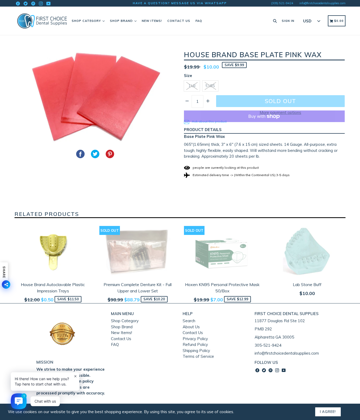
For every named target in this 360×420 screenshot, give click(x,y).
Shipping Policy (196, 350)
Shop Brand (122, 21)
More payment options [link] (280, 112)
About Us (191, 326)
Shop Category (87, 21)
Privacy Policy (195, 338)
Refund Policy (195, 344)
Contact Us (178, 21)
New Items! (152, 21)
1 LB (192, 86)
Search (189, 320)
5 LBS (210, 86)
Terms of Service (198, 356)
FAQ (199, 21)
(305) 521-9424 (282, 3)
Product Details (203, 129)
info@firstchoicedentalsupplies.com (322, 3)
